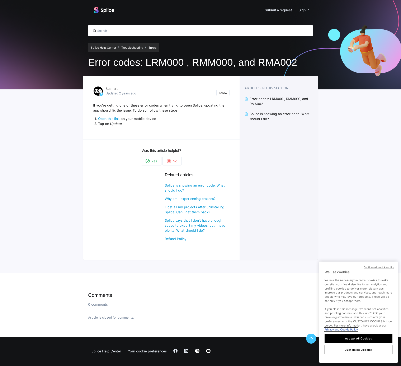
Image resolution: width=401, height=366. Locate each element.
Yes (154, 161)
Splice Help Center (103, 47)
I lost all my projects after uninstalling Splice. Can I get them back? (194, 209)
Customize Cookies (358, 349)
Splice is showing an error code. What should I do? (195, 187)
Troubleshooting (132, 47)
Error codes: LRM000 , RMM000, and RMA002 (279, 101)
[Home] (103, 10)
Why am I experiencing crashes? (190, 199)
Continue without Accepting (379, 267)
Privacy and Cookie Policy (341, 329)
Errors (152, 47)
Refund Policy (176, 239)
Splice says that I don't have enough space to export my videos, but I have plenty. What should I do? (195, 225)
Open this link (109, 119)
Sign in (304, 10)
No (175, 161)
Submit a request (278, 10)
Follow (223, 93)
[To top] (311, 339)
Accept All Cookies (358, 338)
